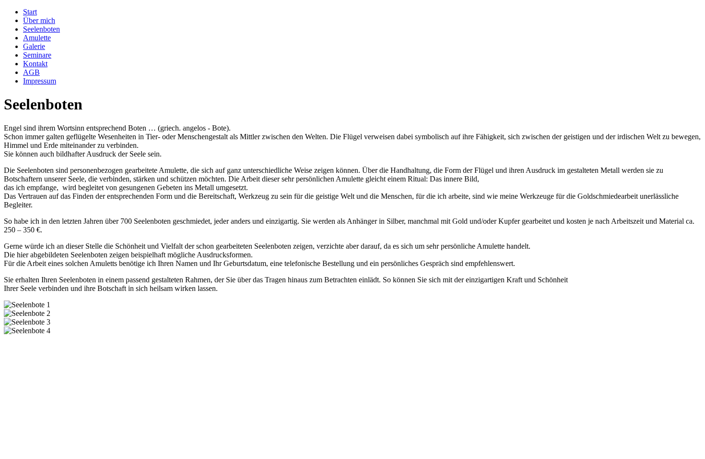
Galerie (34, 46)
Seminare (37, 55)
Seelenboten (41, 29)
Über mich (39, 20)
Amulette (37, 38)
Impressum (39, 81)
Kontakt (35, 64)
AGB (31, 72)
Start (30, 12)
